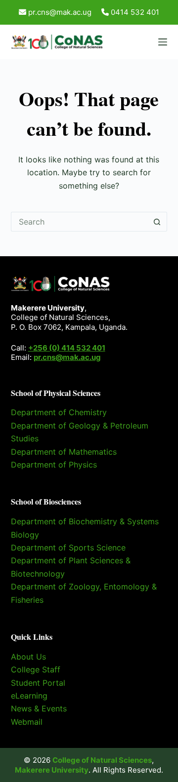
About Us (28, 657)
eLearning (29, 696)
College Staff (35, 669)
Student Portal (38, 683)
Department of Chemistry (59, 412)
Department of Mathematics (64, 452)
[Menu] (162, 42)
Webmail (27, 722)
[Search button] (157, 222)
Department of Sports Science (68, 547)
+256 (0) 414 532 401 (66, 347)
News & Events (39, 708)
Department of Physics (54, 464)
